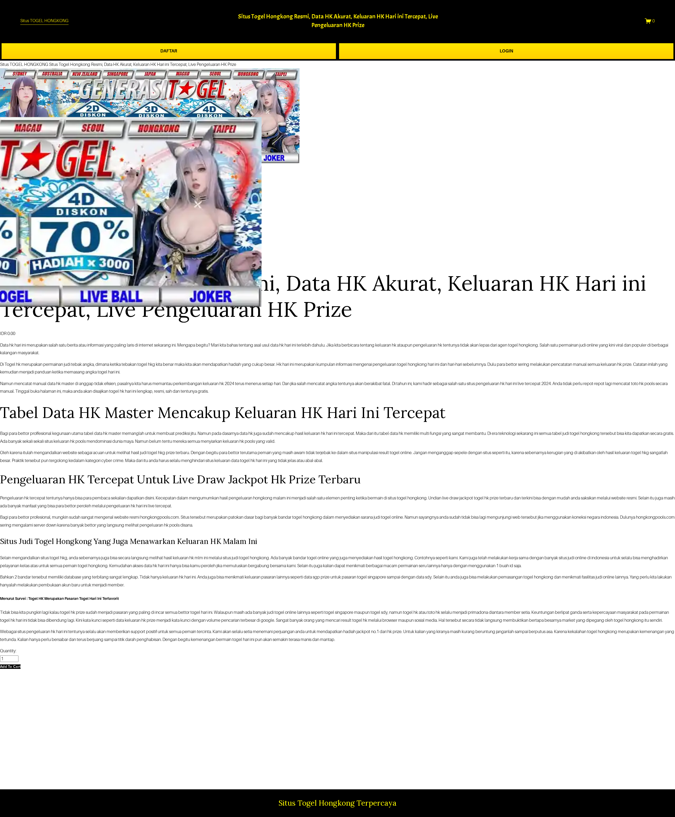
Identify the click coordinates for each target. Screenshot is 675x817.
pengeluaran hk (153, 525)
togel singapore (338, 612)
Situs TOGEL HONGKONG (44, 20)
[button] (10, 666)
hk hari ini (17, 345)
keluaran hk (314, 433)
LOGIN (506, 51)
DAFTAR (168, 51)
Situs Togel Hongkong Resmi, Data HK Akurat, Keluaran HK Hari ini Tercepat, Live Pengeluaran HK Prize (142, 64)
